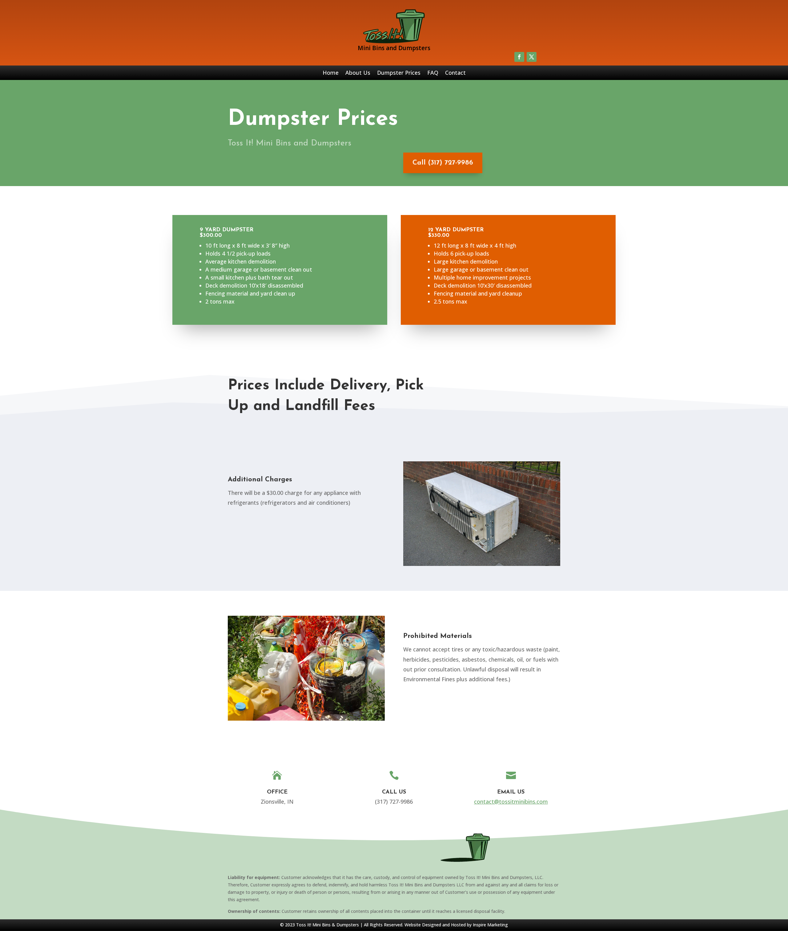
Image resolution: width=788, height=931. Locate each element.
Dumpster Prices (398, 73)
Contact (455, 73)
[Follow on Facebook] (519, 57)
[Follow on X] (532, 57)
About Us (357, 73)
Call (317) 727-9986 (442, 162)
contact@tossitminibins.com (511, 801)
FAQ (432, 73)
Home (331, 73)
